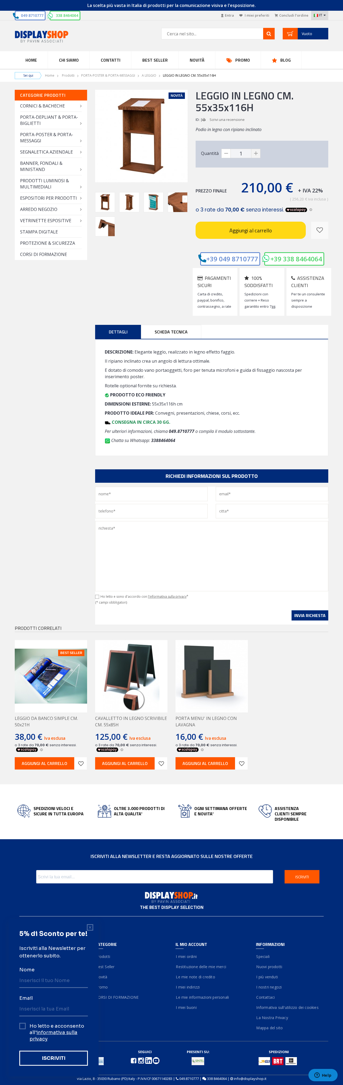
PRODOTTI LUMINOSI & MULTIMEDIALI (44, 184)
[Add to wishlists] (80, 763)
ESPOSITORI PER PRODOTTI (48, 198)
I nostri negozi (269, 987)
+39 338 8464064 (296, 258)
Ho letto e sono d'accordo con (144, 596)
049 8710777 (32, 15)
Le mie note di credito (195, 976)
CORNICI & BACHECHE (42, 106)
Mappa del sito (269, 1027)
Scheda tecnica (171, 332)
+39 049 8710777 (232, 258)
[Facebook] (134, 1060)
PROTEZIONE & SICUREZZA (47, 243)
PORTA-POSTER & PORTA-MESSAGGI (108, 75)
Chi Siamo (69, 60)
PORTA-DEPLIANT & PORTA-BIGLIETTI (49, 120)
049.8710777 (189, 1078)
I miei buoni (186, 1007)
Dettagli (118, 332)
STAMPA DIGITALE (39, 232)
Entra (229, 15)
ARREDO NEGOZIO (38, 209)
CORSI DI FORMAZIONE (43, 254)
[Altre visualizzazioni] (97, 199)
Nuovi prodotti (269, 966)
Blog (285, 60)
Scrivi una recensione (227, 119)
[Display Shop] (51, 37)
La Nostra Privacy (272, 1017)
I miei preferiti (256, 15)
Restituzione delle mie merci (201, 966)
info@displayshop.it (250, 1078)
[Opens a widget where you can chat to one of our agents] (323, 1075)
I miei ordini (186, 956)
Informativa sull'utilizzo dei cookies (287, 1007)
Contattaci (265, 997)
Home (31, 60)
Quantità (210, 153)
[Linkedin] (149, 1060)
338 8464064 (67, 15)
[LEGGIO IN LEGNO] (105, 202)
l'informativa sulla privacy (167, 596)
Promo (242, 60)
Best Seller (155, 60)
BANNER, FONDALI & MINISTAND (41, 166)
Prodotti (68, 75)
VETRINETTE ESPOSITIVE (45, 221)
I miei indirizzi (188, 987)
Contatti (110, 60)
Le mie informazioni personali (202, 997)
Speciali (263, 956)
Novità (197, 60)
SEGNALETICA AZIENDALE (46, 152)
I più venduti (267, 976)
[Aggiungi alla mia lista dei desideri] (319, 230)
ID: (198, 119)
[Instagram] (141, 1060)
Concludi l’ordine (293, 15)
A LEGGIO (149, 75)
